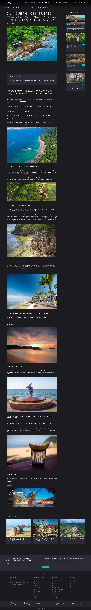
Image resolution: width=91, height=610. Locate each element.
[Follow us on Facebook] (44, 573)
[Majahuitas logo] (43, 603)
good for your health (22, 319)
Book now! (9, 485)
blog (6, 7)
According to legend (48, 422)
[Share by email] (13, 70)
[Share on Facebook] (7, 70)
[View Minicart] (84, 2)
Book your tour (22, 219)
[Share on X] (10, 70)
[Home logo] (9, 3)
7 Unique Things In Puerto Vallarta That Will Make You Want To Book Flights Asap (37, 7)
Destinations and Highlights (13, 7)
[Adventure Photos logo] (76, 603)
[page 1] (44, 547)
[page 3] (46, 547)
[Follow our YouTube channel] (50, 573)
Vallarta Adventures (32, 219)
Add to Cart (75, 29)
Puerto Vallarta (23, 101)
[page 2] (45, 547)
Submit (46, 566)
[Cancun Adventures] (26, 603)
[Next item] (85, 532)
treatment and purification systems (21, 372)
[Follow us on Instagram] (40, 573)
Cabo (10, 99)
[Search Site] (79, 2)
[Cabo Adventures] (13, 603)
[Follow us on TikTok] (47, 573)
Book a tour (9, 177)
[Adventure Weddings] (60, 603)
